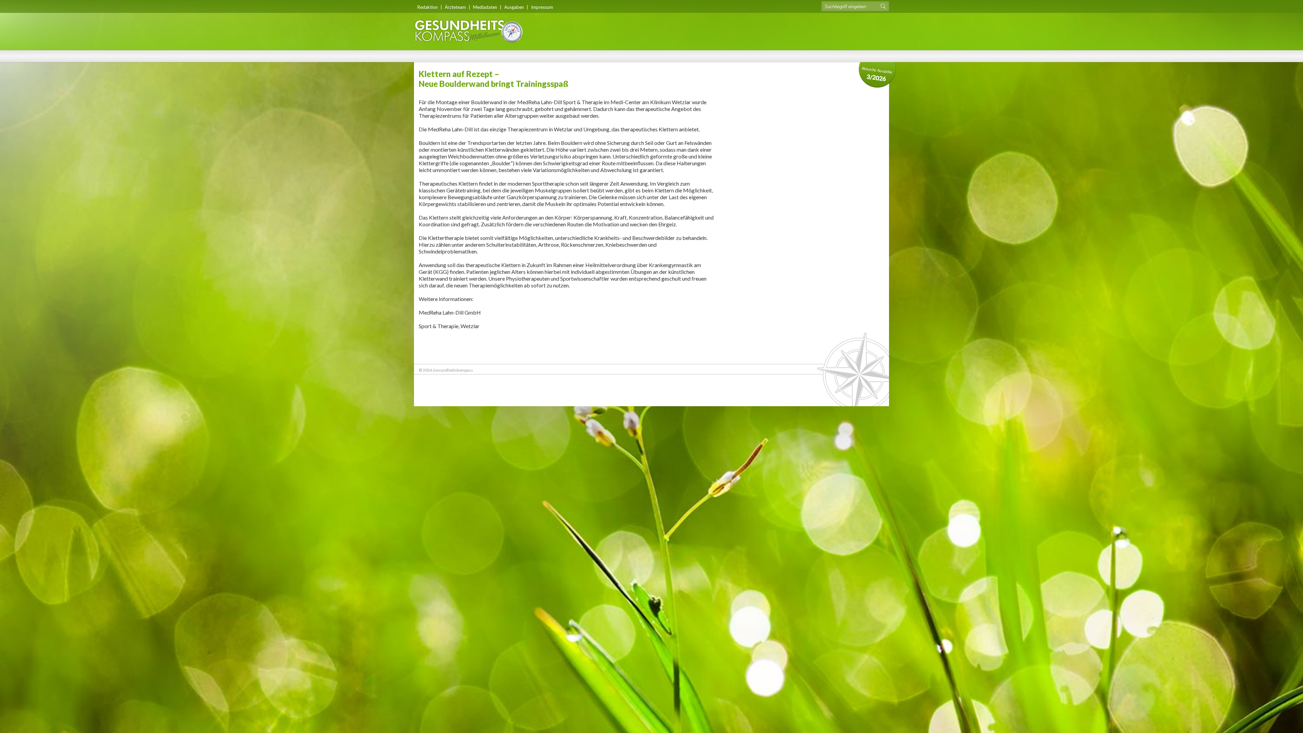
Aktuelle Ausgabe (877, 74)
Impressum (542, 7)
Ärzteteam (455, 7)
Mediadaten (485, 7)
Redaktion (427, 7)
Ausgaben (514, 7)
